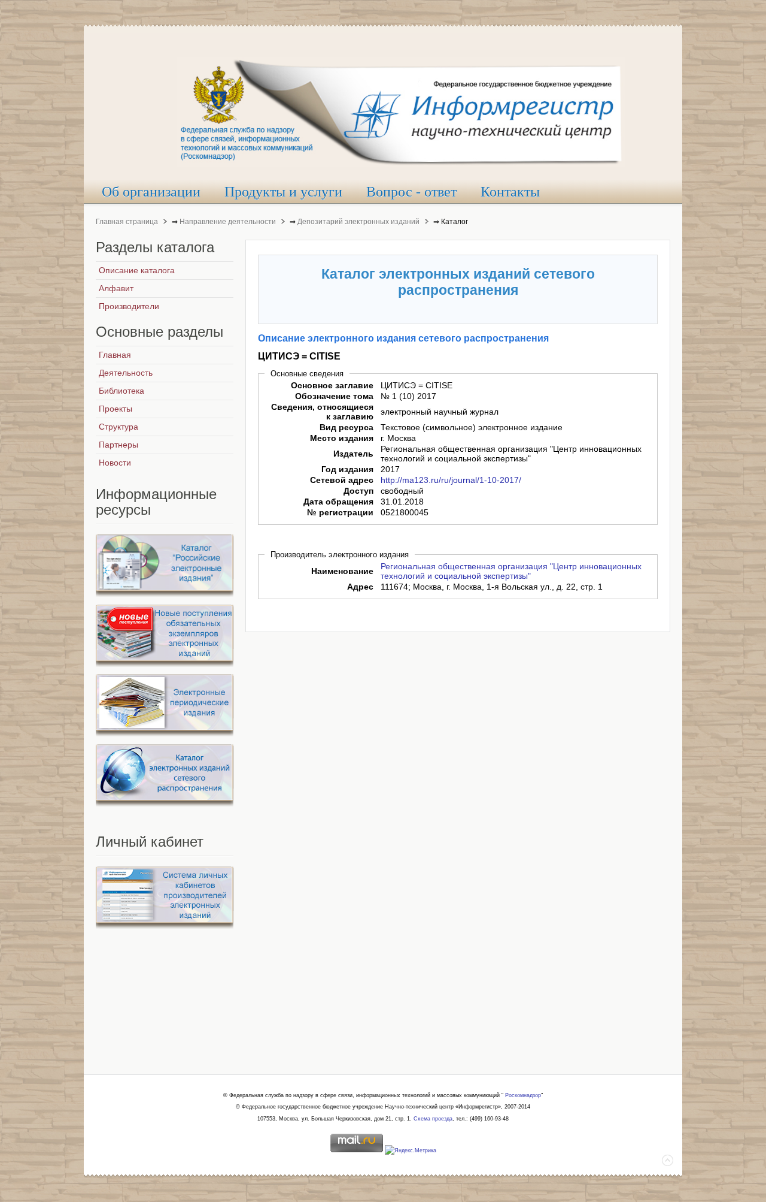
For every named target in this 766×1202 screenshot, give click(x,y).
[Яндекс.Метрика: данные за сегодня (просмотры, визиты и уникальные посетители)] (410, 1151)
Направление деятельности (228, 222)
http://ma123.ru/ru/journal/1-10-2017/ (451, 480)
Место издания (341, 438)
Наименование (342, 571)
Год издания (347, 469)
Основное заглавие (332, 385)
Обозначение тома (334, 396)
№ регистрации (340, 512)
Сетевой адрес (341, 480)
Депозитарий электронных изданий (358, 222)
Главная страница (127, 222)
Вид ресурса (346, 427)
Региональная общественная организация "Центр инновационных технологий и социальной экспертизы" (511, 571)
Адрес (360, 586)
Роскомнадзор (523, 1095)
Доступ (358, 491)
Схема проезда (433, 1119)
